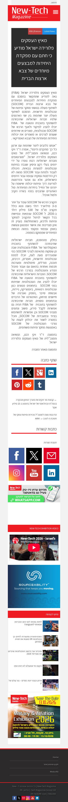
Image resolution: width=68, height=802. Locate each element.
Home (55, 757)
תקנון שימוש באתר (51, 764)
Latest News (49, 31)
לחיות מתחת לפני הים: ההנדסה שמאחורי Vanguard (28, 623)
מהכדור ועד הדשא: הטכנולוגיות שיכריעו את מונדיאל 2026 (25, 652)
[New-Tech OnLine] (34, 13)
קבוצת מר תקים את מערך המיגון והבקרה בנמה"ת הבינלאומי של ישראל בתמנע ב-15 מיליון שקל (34, 403)
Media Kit (54, 771)
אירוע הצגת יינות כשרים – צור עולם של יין (25, 682)
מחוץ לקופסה (52, 614)
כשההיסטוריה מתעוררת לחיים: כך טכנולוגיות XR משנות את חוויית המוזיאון (27, 639)
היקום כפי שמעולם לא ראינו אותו (28, 665)
